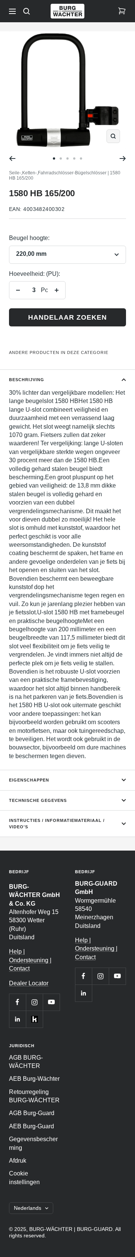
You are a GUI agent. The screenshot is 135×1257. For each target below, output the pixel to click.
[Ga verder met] (123, 158)
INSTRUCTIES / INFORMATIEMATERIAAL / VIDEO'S (57, 823)
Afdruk (17, 1160)
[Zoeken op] (26, 11)
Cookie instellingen (24, 1177)
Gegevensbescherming (33, 1143)
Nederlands (27, 1208)
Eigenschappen (29, 780)
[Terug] (12, 158)
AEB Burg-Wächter (34, 1078)
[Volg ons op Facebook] (17, 1002)
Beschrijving (26, 379)
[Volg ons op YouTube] (51, 1002)
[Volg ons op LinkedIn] (17, 1019)
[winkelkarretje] (122, 11)
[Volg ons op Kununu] (34, 1019)
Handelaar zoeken (67, 317)
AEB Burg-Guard (31, 1126)
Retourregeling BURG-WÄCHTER (34, 1096)
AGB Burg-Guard (31, 1113)
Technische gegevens (38, 800)
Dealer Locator (28, 983)
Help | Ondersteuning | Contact (30, 960)
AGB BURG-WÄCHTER (26, 1061)
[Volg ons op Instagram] (34, 1002)
